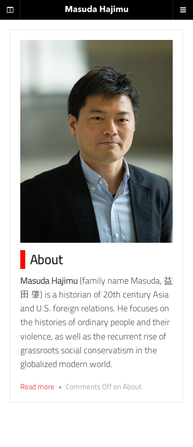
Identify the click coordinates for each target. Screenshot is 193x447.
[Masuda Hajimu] (96, 9)
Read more (37, 386)
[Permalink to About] (96, 141)
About (46, 259)
